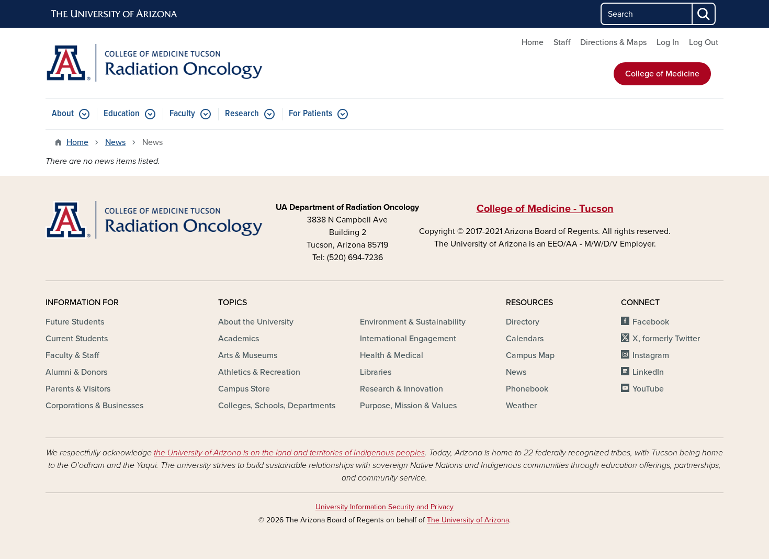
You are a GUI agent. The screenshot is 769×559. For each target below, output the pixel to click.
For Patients (310, 114)
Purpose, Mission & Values (408, 405)
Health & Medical (391, 355)
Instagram (650, 355)
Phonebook (527, 389)
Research (242, 114)
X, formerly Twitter (666, 338)
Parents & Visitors (78, 389)
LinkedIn (648, 372)
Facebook (650, 322)
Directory (522, 322)
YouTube (648, 389)
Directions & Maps (613, 42)
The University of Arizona (468, 520)
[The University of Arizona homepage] (114, 14)
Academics (238, 338)
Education (122, 114)
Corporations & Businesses (94, 405)
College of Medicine (662, 74)
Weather (521, 405)
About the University (255, 322)
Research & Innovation (401, 389)
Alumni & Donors (76, 372)
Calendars (525, 338)
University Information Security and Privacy (384, 506)
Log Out (703, 42)
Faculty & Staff (72, 355)
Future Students (75, 322)
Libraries (375, 372)
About (63, 114)
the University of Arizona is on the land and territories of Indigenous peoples (289, 453)
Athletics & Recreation (259, 372)
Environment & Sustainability (413, 322)
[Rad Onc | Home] (154, 63)
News (115, 142)
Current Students (77, 338)
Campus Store (244, 389)
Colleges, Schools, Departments (276, 405)
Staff (561, 42)
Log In (668, 42)
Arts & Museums (247, 355)
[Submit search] (704, 14)
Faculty (182, 114)
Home (533, 42)
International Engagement (408, 338)
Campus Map (530, 355)
